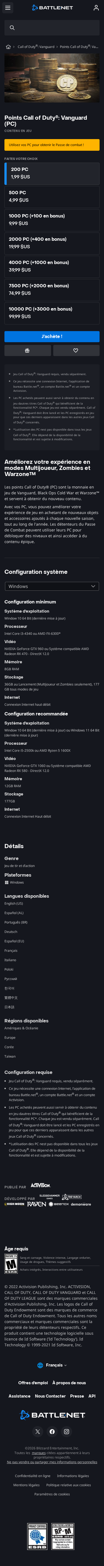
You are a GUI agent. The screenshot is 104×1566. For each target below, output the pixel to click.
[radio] (52, 174)
